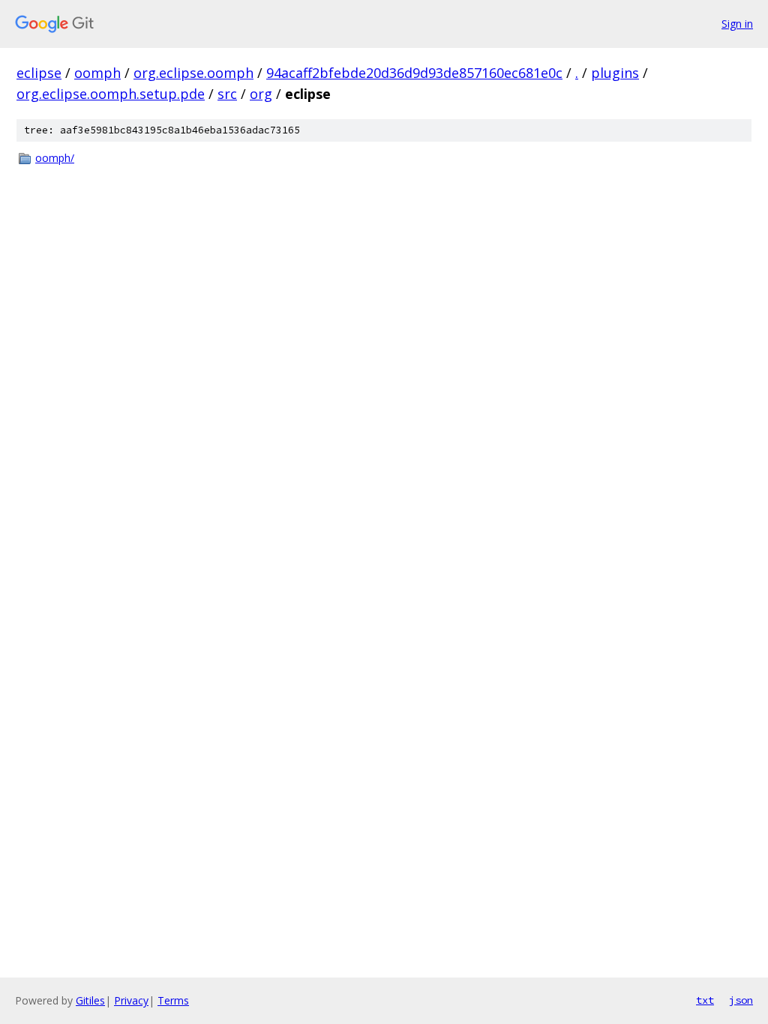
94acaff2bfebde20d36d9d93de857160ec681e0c (414, 73)
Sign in (737, 23)
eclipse (39, 73)
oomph (97, 73)
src (227, 94)
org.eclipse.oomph (194, 73)
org (261, 94)
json (741, 1000)
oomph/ (54, 158)
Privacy (131, 1000)
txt (705, 1000)
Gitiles (90, 1000)
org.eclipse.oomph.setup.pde (110, 94)
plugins (615, 73)
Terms (173, 1000)
